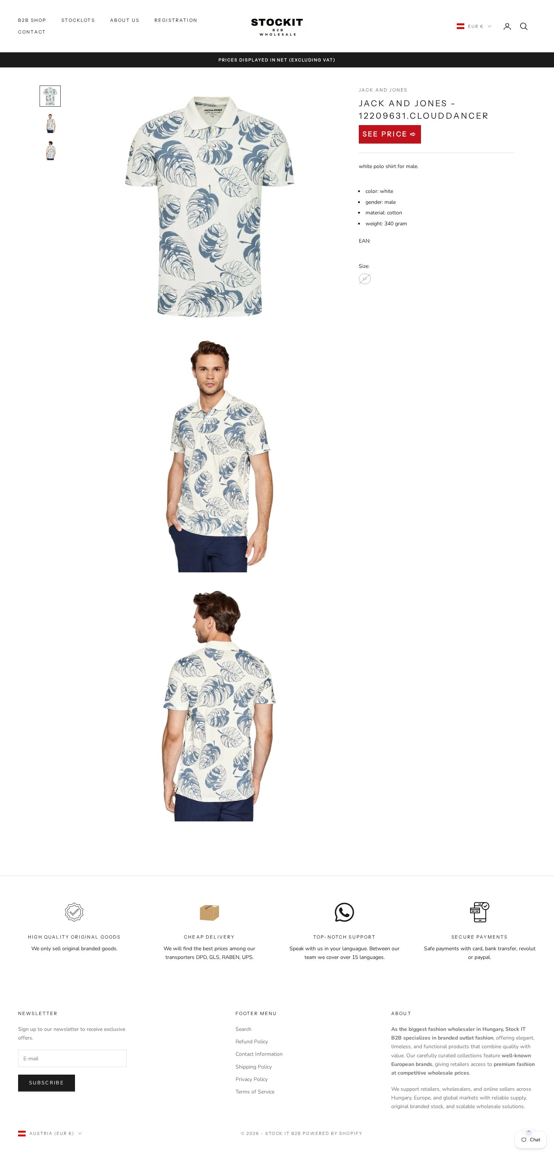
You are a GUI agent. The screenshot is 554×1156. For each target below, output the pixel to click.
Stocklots (78, 20)
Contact (32, 32)
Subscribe (46, 1083)
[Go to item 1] (50, 96)
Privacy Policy (252, 1079)
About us (124, 20)
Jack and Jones (383, 90)
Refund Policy (252, 1041)
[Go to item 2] (50, 123)
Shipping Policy (254, 1066)
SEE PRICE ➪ (390, 134)
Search (243, 1029)
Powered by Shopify (333, 1133)
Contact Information (259, 1054)
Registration (176, 20)
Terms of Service (255, 1091)
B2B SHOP (32, 20)
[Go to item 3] (50, 150)
